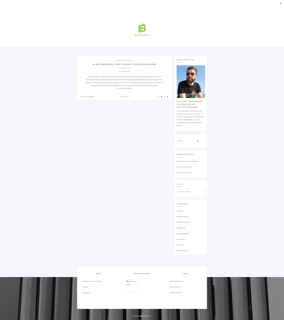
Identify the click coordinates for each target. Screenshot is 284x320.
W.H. (83, 96)
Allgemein (180, 211)
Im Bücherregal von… (124, 60)
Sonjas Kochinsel (175, 293)
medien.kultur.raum (176, 281)
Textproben (181, 245)
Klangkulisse (181, 228)
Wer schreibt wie (182, 251)
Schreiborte (181, 239)
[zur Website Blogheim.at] (132, 286)
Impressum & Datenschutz (92, 281)
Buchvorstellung (182, 217)
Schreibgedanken (183, 234)
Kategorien (87, 293)
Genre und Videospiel (184, 167)
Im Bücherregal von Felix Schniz (188, 161)
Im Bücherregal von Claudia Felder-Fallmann (124, 64)
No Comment (90, 96)
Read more (124, 96)
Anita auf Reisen (175, 287)
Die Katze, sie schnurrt (185, 172)
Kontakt (85, 287)
